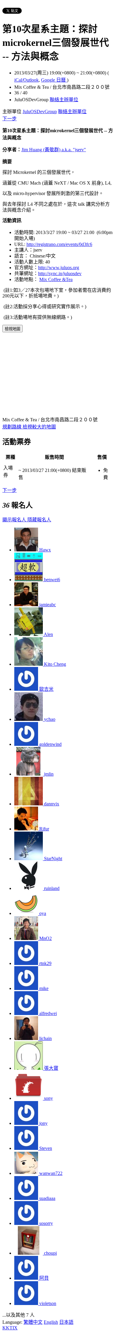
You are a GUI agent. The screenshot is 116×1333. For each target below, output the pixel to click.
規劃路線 (12, 426)
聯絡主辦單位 (64, 99)
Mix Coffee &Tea (56, 279)
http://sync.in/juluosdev (59, 273)
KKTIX (10, 1327)
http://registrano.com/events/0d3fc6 (59, 244)
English (51, 1322)
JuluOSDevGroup (40, 111)
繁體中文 (33, 1322)
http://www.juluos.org (58, 267)
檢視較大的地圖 (39, 426)
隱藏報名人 (39, 519)
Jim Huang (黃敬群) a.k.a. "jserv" (53, 149)
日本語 (66, 1322)
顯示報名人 (14, 519)
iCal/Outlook (26, 79)
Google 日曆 (54, 79)
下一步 (9, 118)
